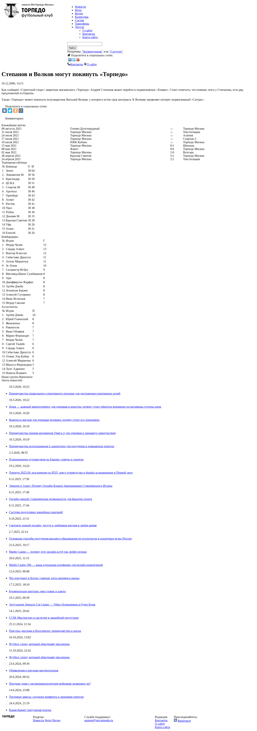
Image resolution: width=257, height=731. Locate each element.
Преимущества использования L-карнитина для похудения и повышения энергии (61, 446)
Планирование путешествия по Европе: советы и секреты (46, 459)
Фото (78, 10)
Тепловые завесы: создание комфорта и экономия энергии (46, 696)
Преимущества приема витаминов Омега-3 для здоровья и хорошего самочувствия (62, 433)
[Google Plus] (78, 59)
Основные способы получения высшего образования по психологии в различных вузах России (70, 538)
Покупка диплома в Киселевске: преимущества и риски (45, 630)
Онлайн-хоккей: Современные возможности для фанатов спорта (50, 499)
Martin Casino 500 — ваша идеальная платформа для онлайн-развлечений (56, 565)
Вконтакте (184, 720)
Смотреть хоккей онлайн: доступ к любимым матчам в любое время (53, 525)
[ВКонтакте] (70, 59)
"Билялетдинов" (92, 51)
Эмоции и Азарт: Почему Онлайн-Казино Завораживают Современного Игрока (60, 485)
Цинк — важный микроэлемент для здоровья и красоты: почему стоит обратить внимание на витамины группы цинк (85, 406)
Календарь (81, 16)
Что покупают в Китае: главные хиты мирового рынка (44, 578)
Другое (79, 27)
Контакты (88, 33)
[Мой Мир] (21, 110)
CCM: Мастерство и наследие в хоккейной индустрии (44, 617)
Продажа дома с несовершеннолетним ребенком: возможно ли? (50, 683)
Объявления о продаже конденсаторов (33, 670)
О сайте (87, 30)
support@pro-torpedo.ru (98, 720)
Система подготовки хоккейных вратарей (36, 512)
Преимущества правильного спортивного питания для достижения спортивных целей (64, 393)
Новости (38, 720)
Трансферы (82, 23)
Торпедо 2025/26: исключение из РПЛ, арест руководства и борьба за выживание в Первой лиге (71, 472)
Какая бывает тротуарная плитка (30, 710)
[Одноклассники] (15, 110)
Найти (72, 48)
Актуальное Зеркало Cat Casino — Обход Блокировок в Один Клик (52, 604)
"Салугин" (116, 51)
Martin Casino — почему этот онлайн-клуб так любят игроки (48, 551)
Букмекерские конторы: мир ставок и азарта (37, 591)
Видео (79, 13)
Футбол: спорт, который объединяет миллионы (39, 644)
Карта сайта (90, 37)
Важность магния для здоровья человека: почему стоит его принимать (54, 419)
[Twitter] (74, 59)
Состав (79, 20)
